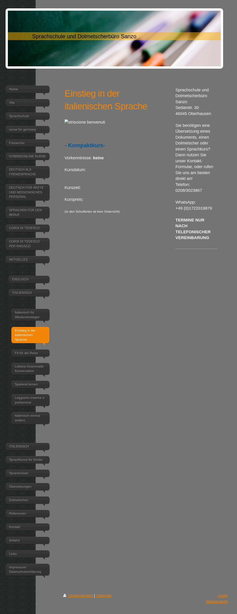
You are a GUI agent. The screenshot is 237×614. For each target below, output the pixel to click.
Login (223, 595)
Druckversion (80, 595)
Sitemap (104, 595)
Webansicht (217, 601)
